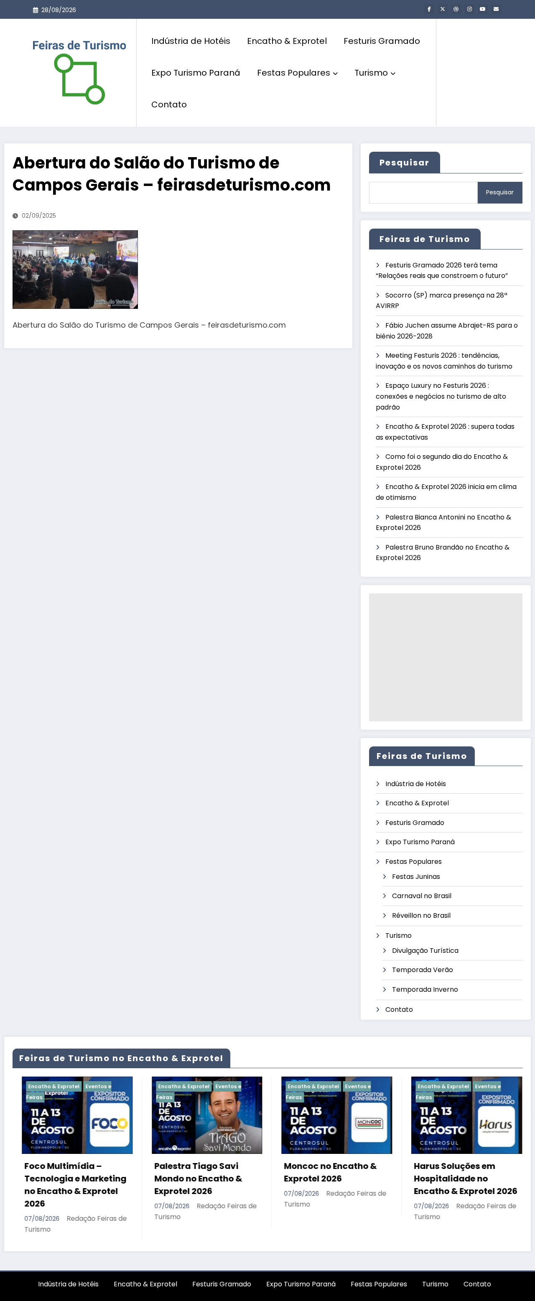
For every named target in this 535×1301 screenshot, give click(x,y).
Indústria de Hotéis (190, 41)
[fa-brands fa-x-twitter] (443, 9)
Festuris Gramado (382, 41)
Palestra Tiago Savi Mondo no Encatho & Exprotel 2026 (153, 1178)
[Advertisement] (445, 657)
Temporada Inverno (425, 989)
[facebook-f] (429, 9)
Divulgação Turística (425, 950)
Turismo (371, 73)
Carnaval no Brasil (421, 896)
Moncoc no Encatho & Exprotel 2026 (285, 1172)
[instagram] (469, 9)
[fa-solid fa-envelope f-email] (496, 9)
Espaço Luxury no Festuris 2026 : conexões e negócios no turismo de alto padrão (441, 396)
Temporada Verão (422, 970)
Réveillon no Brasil (421, 915)
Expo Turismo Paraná (195, 73)
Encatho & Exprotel (287, 41)
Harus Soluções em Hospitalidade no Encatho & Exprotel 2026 (421, 1178)
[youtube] (483, 9)
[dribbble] (456, 9)
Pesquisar (405, 162)
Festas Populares (293, 73)
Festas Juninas (416, 876)
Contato (169, 104)
